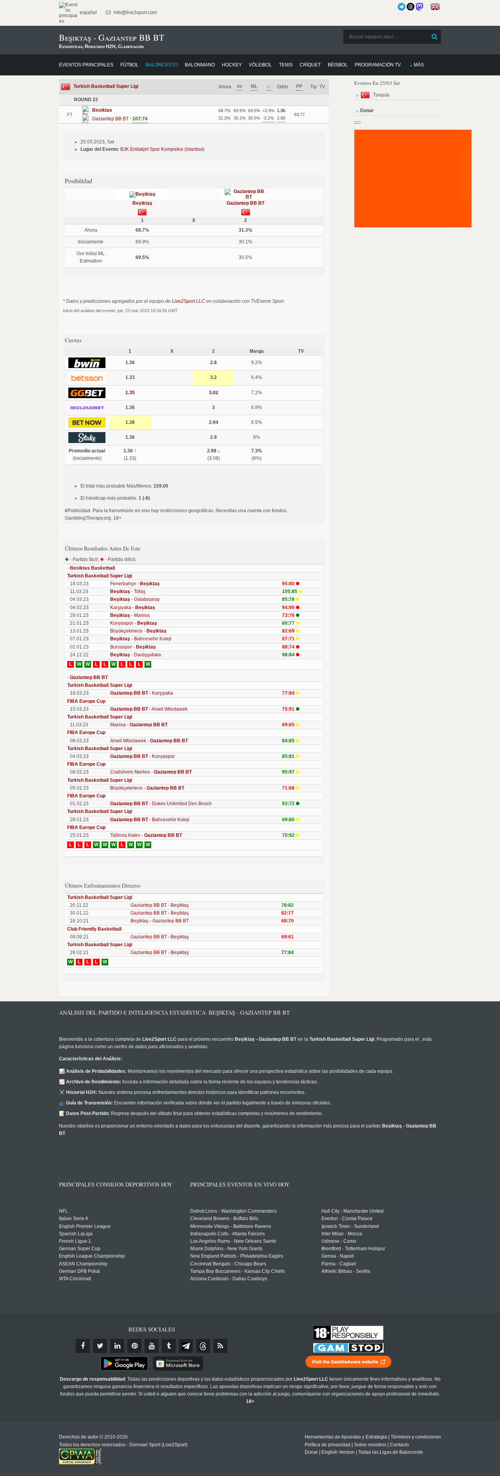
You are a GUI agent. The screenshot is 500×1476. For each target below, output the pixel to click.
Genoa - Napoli (337, 1256)
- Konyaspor (142, 756)
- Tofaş (127, 591)
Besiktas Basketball (92, 568)
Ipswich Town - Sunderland (350, 1226)
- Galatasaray (135, 599)
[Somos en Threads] (410, 7)
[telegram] (186, 1346)
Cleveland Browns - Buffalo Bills (224, 1218)
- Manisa (130, 615)
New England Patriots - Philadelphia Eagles (236, 1256)
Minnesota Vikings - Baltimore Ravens (230, 1226)
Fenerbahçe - (135, 583)
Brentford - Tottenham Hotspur (353, 1248)
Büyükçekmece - (138, 631)
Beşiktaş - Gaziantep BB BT (159, 921)
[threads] (203, 1346)
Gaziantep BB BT (245, 203)
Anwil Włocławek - (149, 740)
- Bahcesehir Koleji (140, 639)
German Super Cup (79, 1248)
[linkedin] (117, 1346)
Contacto (399, 1444)
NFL (63, 1211)
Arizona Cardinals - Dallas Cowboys (228, 1278)
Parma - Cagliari (338, 1264)
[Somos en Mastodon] (419, 7)
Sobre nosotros (370, 1444)
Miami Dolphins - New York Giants (226, 1248)
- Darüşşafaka (135, 655)
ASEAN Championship (83, 1264)
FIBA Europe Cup (86, 701)
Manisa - (139, 724)
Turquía (381, 95)
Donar (311, 1452)
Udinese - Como (338, 1241)
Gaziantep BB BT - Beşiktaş (159, 905)
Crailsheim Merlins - (151, 772)
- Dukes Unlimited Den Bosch (161, 803)
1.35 (130, 392)
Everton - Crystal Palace (347, 1218)
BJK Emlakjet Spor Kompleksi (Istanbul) (162, 149)
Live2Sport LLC (188, 301)
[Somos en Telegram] (401, 7)
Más (419, 65)
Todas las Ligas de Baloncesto (390, 1452)
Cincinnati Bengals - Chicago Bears (228, 1264)
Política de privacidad (327, 1444)
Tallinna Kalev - (146, 835)
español (88, 12)
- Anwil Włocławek (149, 709)
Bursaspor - (133, 647)
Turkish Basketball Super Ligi (105, 86)
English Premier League (85, 1226)
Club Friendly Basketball (94, 929)
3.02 (213, 392)
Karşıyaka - (132, 607)
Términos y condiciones (416, 1437)
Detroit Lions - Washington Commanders (233, 1211)
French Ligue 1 (75, 1241)
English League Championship (92, 1256)
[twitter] (100, 1346)
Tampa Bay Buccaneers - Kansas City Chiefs (237, 1271)
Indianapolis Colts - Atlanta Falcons (227, 1234)
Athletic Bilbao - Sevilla (345, 1271)
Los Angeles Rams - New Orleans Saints (233, 1241)
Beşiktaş (142, 203)
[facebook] (83, 1346)
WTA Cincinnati (75, 1278)
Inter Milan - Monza (341, 1234)
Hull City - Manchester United (352, 1211)
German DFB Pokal (79, 1271)
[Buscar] (434, 36)
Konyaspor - (133, 623)
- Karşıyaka (141, 693)
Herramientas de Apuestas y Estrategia (346, 1437)
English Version (338, 1452)
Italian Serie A (73, 1218)
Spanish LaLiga (76, 1234)
